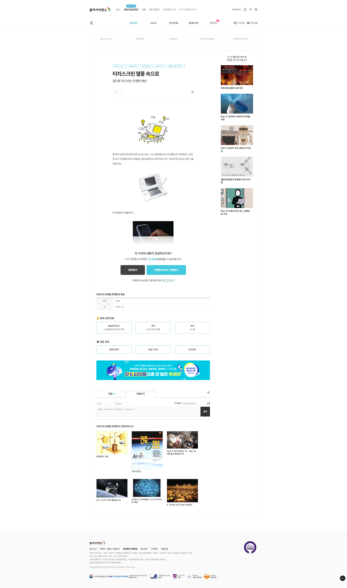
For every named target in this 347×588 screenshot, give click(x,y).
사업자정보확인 (120, 559)
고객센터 (154, 549)
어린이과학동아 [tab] (207, 38)
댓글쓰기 (141, 393)
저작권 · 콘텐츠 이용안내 (110, 549)
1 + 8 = (178, 403)
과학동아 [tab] (140, 38)
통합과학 (193, 23)
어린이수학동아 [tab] (240, 38)
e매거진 (133, 23)
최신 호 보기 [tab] (106, 38)
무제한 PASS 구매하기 (166, 270)
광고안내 (144, 549)
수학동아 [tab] (173, 38)
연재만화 (173, 23)
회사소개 (93, 549)
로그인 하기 (168, 280)
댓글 (111, 393)
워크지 (213, 23)
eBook (153, 23)
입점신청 (164, 549)
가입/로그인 (236, 9)
